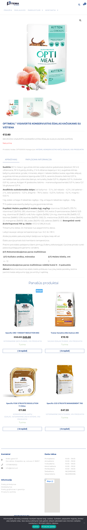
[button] (80, 20)
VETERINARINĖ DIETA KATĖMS (24, 417)
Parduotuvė (34, 10)
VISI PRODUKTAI (77, 149)
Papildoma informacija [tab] (38, 159)
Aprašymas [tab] (11, 159)
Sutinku (36, 527)
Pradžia (8, 10)
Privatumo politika (48, 527)
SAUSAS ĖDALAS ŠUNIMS (58, 341)
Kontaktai (50, 10)
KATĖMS (39, 149)
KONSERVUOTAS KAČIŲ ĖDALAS (56, 149)
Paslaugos (20, 10)
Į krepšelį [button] (22, 351)
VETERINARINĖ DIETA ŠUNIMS (15, 341)
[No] (84, 523)
